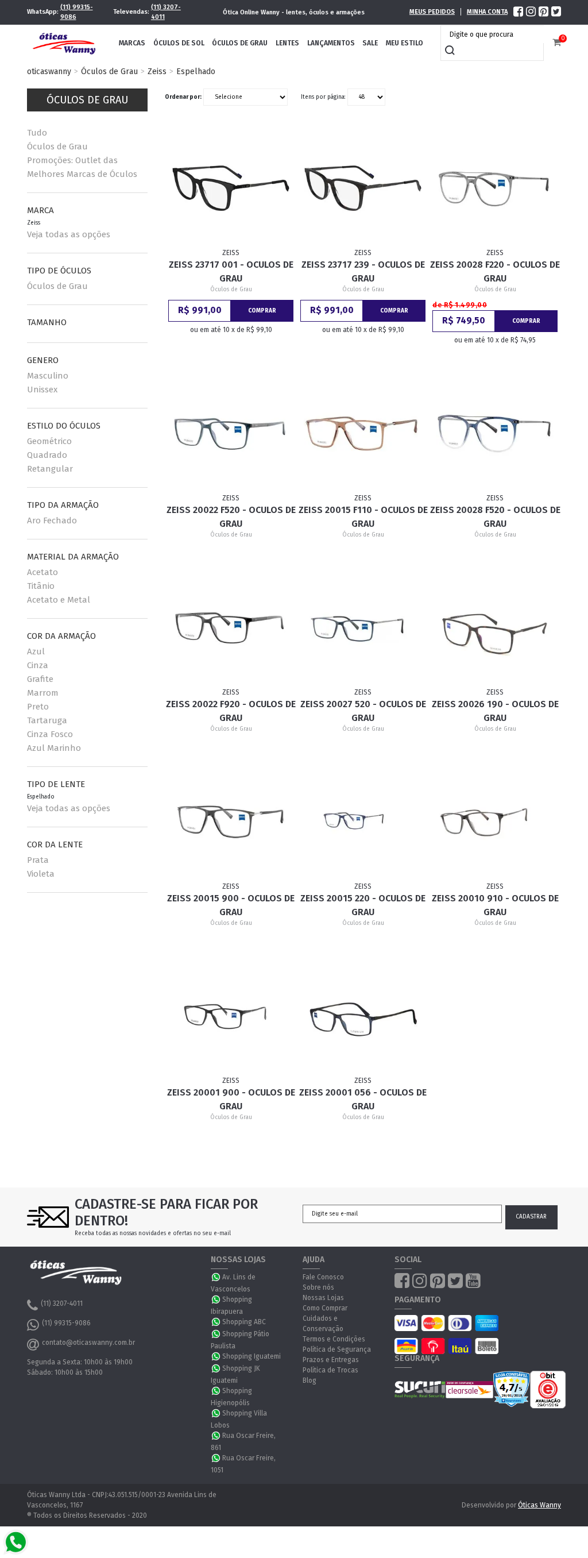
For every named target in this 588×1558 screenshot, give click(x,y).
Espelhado (195, 71)
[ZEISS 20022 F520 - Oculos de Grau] (230, 433)
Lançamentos (331, 43)
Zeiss (157, 71)
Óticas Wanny (539, 1505)
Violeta (41, 874)
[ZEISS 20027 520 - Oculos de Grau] (362, 627)
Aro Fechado (52, 520)
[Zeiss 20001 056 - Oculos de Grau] (362, 1016)
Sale (370, 43)
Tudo (37, 133)
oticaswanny (49, 71)
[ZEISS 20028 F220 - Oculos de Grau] (495, 188)
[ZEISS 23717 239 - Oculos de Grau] (362, 188)
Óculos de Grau (240, 43)
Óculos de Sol (178, 43)
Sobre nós (318, 1287)
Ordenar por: (183, 97)
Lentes (287, 43)
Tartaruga (47, 720)
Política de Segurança (337, 1349)
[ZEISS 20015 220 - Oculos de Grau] (362, 822)
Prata (38, 860)
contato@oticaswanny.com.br (88, 1343)
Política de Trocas (330, 1370)
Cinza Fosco (50, 734)
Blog (309, 1380)
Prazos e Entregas (331, 1360)
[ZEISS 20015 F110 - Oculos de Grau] (362, 433)
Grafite (40, 679)
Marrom (43, 693)
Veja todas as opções (68, 234)
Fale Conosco (323, 1277)
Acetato (42, 572)
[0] (556, 42)
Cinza (37, 665)
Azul (36, 651)
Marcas (132, 43)
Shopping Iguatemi (251, 1356)
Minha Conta (487, 12)
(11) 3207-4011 (166, 12)
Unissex (42, 389)
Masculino (47, 376)
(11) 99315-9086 (76, 12)
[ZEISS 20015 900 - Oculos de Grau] (230, 822)
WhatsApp (216, 1277)
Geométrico (49, 441)
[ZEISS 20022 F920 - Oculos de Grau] (230, 627)
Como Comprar (325, 1308)
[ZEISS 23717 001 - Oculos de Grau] (230, 188)
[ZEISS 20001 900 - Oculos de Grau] (230, 1016)
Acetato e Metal (58, 600)
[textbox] (495, 34)
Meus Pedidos (432, 12)
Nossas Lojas (323, 1298)
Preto (38, 706)
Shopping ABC (244, 1322)
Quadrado (47, 455)
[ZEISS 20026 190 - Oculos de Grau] (495, 627)
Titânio (41, 586)
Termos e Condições (334, 1339)
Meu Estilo (404, 43)
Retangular (50, 469)
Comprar (262, 310)
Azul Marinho (54, 748)
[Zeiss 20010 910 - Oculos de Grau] (495, 822)
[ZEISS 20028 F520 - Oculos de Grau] (495, 433)
